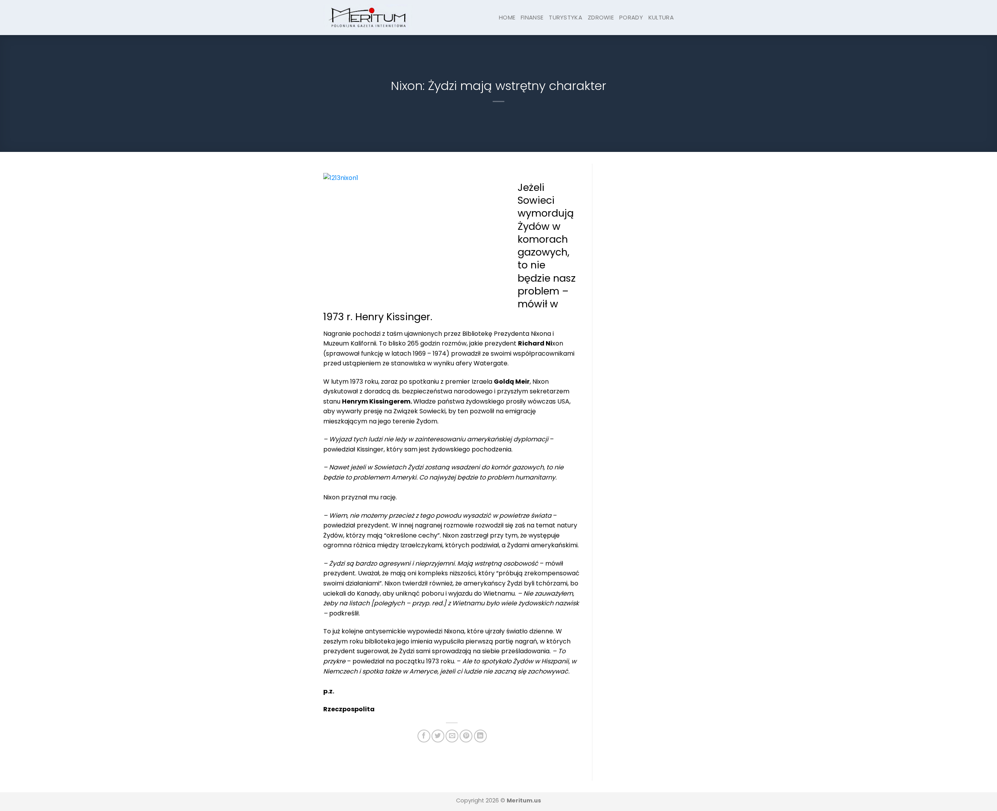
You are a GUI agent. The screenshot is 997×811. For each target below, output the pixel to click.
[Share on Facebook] (423, 736)
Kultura (661, 17)
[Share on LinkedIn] (480, 736)
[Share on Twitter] (438, 736)
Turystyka (565, 17)
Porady (631, 17)
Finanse (532, 17)
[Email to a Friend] (452, 736)
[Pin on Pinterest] (466, 736)
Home (507, 17)
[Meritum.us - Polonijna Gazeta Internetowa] (367, 17)
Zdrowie (601, 17)
